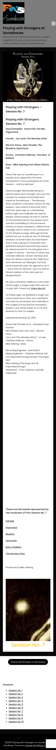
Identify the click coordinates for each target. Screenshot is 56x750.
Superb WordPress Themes (39, 745)
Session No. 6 (16, 707)
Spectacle (11, 540)
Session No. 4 (16, 701)
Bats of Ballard (13, 547)
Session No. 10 (16, 721)
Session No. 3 (16, 697)
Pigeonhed (11, 527)
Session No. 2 (16, 694)
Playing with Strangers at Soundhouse (24, 30)
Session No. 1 (15, 690)
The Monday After (15, 553)
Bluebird (10, 534)
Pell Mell (10, 521)
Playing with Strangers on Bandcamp (28, 662)
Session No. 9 (16, 718)
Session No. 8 (16, 714)
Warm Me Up (38, 288)
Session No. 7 (16, 711)
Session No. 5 (16, 704)
